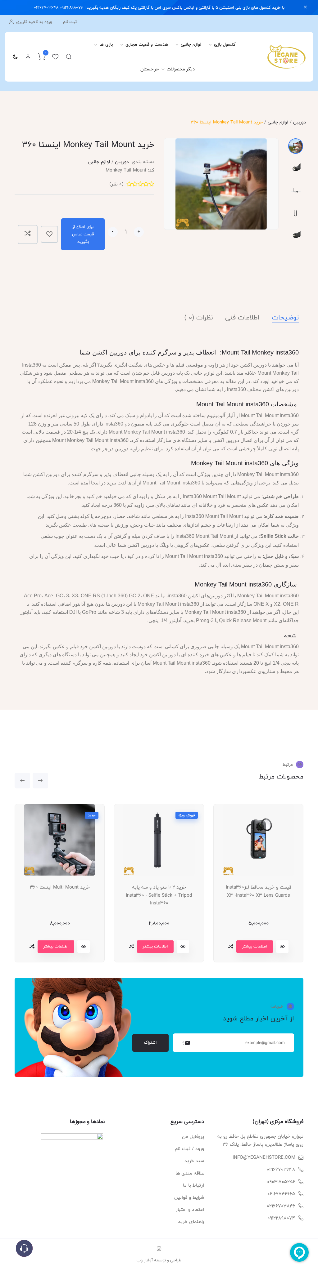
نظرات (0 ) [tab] (198, 318)
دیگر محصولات (181, 69)
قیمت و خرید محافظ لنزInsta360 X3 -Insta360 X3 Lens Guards (258, 891)
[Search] (69, 56)
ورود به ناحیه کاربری (33, 21)
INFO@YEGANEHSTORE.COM (264, 1157)
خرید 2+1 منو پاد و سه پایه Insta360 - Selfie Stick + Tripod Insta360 (159, 895)
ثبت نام (70, 21)
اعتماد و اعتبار (190, 1209)
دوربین (299, 122)
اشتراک (150, 1042)
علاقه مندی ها (189, 1173)
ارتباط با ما (193, 1185)
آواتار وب (145, 1260)
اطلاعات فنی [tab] (242, 318)
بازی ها (106, 44)
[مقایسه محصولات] (32, 946)
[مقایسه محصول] (28, 234)
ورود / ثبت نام (189, 1148)
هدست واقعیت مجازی (146, 44)
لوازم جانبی (191, 44)
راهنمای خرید (191, 1221)
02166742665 (281, 1194)
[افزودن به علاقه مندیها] (49, 234)
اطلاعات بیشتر (56, 946)
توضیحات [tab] (285, 318)
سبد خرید (194, 1161)
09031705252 (281, 1182)
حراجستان (149, 69)
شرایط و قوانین (189, 1197)
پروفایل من (193, 1136)
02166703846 (281, 1206)
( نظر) (116, 184)
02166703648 (281, 1169)
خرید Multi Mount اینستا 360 (60, 887)
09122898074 (281, 1218)
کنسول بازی (225, 44)
